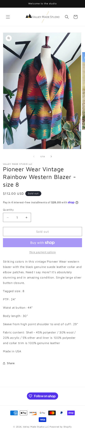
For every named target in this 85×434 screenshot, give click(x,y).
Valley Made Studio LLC (36, 426)
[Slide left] (33, 156)
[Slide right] (51, 156)
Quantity (8, 209)
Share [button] (11, 363)
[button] (8, 17)
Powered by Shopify (61, 426)
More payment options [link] (42, 252)
